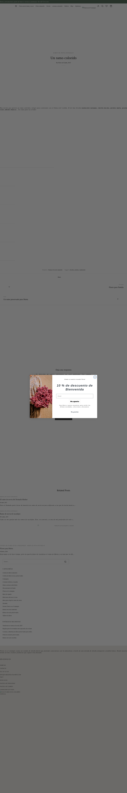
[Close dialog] (95, 377)
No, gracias (75, 412)
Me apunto (74, 401)
